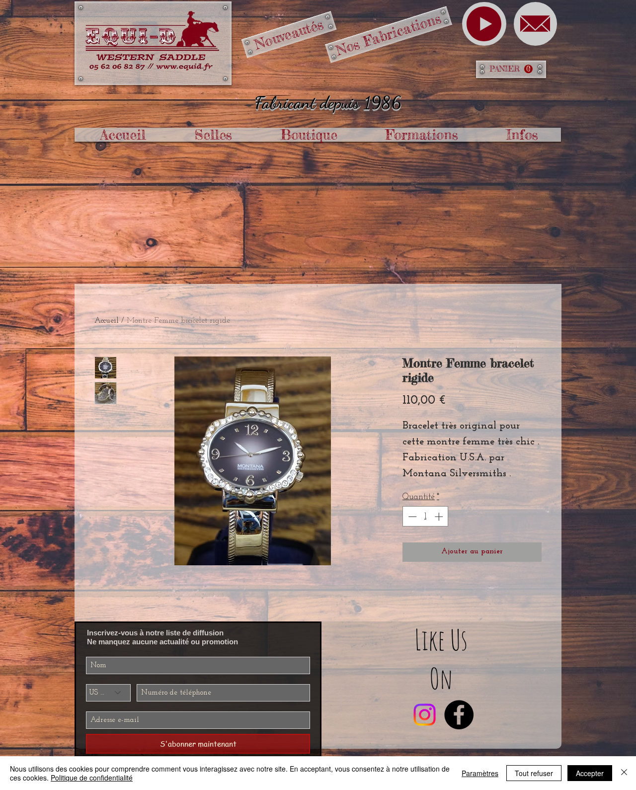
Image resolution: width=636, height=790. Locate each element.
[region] (484, 24)
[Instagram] (424, 714)
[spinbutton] (425, 517)
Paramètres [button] (480, 773)
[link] (511, 69)
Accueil (106, 321)
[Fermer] (624, 773)
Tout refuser (534, 773)
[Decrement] (411, 517)
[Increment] (439, 517)
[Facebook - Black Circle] (459, 714)
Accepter (590, 773)
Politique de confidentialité (92, 778)
